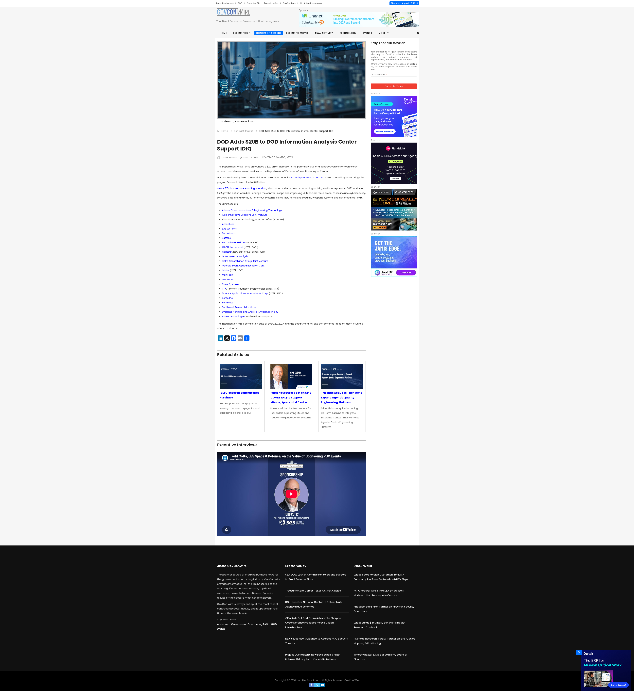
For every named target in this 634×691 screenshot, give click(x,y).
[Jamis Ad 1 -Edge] (394, 256)
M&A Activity (324, 33)
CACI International (232, 247)
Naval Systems (230, 284)
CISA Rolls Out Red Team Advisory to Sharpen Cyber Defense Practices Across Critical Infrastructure (313, 622)
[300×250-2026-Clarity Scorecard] (394, 116)
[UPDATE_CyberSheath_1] (394, 209)
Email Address (379, 74)
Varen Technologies (233, 316)
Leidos (225, 270)
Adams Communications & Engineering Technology (252, 210)
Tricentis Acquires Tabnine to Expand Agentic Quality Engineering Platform (341, 397)
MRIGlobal (227, 279)
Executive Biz (253, 3)
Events (367, 33)
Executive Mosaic (225, 3)
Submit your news (313, 3)
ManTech (227, 275)
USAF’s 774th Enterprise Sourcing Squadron (241, 188)
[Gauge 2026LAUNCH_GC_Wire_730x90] (359, 19)
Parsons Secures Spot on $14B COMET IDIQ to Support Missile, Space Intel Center (291, 397)
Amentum (228, 224)
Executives (240, 33)
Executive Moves (297, 33)
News (290, 157)
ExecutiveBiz (363, 566)
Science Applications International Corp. (245, 293)
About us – (224, 624)
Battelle (226, 238)
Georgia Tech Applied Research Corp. (243, 265)
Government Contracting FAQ (250, 624)
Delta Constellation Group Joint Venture (245, 261)
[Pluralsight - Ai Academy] (394, 163)
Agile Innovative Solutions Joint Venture (244, 214)
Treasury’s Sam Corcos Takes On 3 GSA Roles (313, 590)
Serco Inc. (227, 298)
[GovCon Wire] (233, 12)
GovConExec (289, 3)
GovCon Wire (352, 680)
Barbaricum (228, 233)
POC (240, 3)
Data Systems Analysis (235, 256)
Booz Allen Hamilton (233, 242)
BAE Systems (229, 228)
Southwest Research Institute (239, 307)
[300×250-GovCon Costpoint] (605, 670)
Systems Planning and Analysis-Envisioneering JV (250, 311)
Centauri (227, 251)
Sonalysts (227, 302)
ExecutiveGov (295, 566)
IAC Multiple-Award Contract (307, 177)
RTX (224, 288)
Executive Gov (271, 3)
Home (223, 33)
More (382, 33)
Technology (348, 33)
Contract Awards (269, 33)
